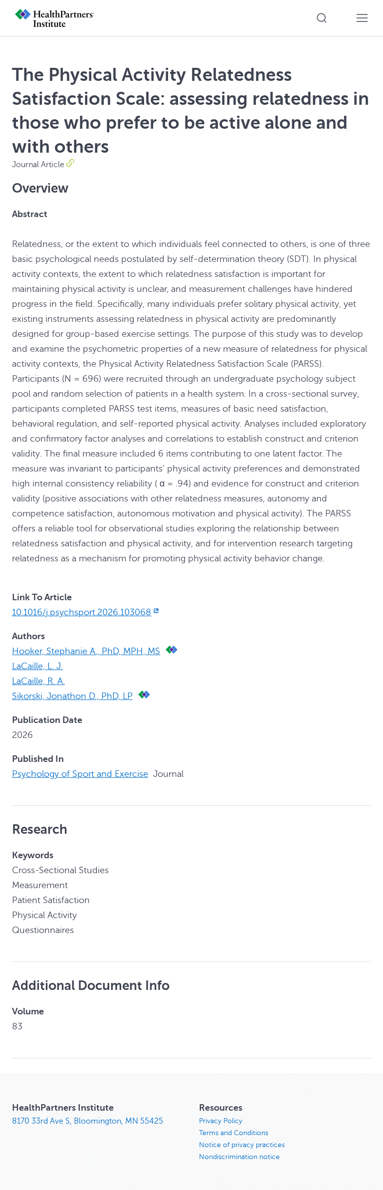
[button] (322, 18)
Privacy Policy (220, 1121)
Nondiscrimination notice (239, 1157)
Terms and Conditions (233, 1133)
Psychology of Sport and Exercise (80, 774)
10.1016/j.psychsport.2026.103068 (81, 612)
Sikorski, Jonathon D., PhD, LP (72, 696)
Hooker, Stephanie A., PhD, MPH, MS (86, 651)
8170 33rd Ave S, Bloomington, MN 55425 (87, 1121)
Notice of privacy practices (242, 1145)
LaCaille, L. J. (37, 666)
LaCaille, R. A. (38, 681)
